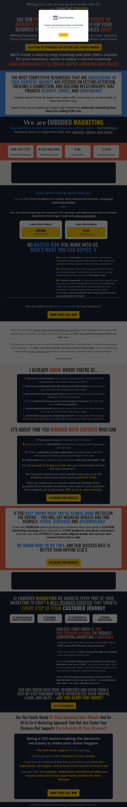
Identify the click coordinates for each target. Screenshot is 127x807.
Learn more (63, 35)
